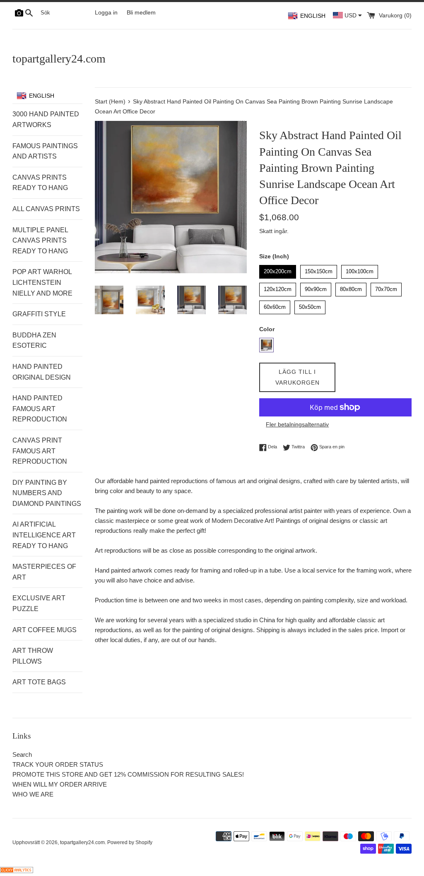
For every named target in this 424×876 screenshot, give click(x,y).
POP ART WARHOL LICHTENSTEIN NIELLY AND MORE (42, 282)
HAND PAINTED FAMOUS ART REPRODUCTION (39, 409)
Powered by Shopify (129, 842)
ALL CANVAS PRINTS (46, 208)
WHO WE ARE (32, 794)
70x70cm (386, 287)
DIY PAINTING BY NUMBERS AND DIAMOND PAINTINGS (46, 493)
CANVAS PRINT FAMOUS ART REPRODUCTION (39, 451)
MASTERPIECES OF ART (44, 572)
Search (22, 754)
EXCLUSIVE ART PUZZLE (38, 603)
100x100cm (359, 269)
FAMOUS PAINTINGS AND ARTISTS (45, 151)
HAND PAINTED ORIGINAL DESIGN (41, 372)
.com (59, 58)
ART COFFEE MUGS (44, 629)
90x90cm (316, 287)
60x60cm (275, 305)
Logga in (106, 13)
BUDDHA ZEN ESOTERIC (34, 340)
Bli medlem (141, 13)
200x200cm (278, 269)
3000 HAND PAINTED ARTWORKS (45, 119)
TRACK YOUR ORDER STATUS (57, 764)
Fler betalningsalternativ (297, 424)
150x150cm (319, 269)
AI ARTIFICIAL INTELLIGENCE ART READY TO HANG (44, 535)
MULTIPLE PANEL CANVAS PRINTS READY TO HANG (40, 240)
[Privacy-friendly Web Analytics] (16, 870)
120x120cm (278, 287)
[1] (266, 345)
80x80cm (351, 287)
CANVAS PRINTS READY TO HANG (40, 183)
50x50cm (310, 305)
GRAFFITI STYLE (39, 314)
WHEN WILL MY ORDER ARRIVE (59, 784)
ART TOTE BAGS (39, 682)
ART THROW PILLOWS (32, 656)
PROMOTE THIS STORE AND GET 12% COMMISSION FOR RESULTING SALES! (128, 774)
